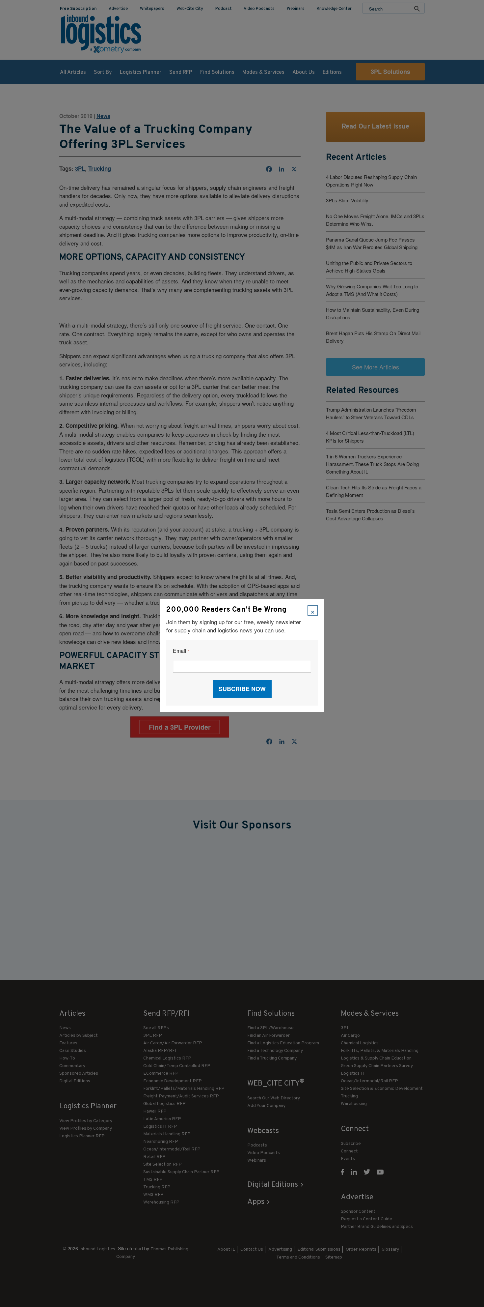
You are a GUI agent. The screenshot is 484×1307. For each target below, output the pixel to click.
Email (181, 651)
